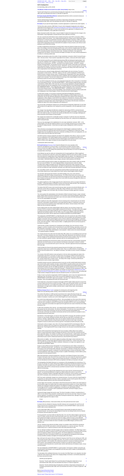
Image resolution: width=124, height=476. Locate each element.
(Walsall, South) (49, 290)
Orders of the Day (49, 2)
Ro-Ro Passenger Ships (48, 471)
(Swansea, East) (52, 145)
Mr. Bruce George (41, 290)
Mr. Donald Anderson (42, 145)
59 (86, 372)
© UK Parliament (59, 474)
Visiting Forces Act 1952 (79, 269)
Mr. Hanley (40, 23)
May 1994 (58, 1)
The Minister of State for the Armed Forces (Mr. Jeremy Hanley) (52, 9)
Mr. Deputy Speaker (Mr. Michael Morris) (47, 15)
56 (86, 187)
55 (86, 129)
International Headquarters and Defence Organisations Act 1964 (68, 27)
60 (86, 417)
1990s (49, 1)
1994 (53, 1)
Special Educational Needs (47, 470)
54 (86, 67)
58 (86, 310)
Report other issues (49, 474)
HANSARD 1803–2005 (42, 1)
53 (86, 7)
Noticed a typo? (41, 474)
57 (86, 248)
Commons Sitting (41, 2)
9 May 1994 (63, 1)
